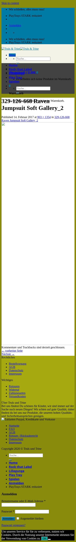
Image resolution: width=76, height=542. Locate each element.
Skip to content (10, 3)
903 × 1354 (44, 117)
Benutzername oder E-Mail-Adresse (23, 501)
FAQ (12, 429)
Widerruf (14, 389)
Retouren (14, 386)
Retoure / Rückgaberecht (23, 435)
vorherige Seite (12, 350)
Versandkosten (17, 396)
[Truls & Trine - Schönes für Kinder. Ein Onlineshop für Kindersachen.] (20, 48)
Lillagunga (16, 73)
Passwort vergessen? (13, 525)
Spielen (14, 81)
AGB (12, 367)
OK (44, 538)
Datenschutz (16, 370)
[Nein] (49, 539)
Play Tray (15, 77)
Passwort (7, 511)
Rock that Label (20, 69)
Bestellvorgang (17, 363)
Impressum (15, 373)
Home (13, 65)
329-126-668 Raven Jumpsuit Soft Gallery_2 (35, 118)
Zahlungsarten (17, 393)
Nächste (8, 354)
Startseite (14, 425)
